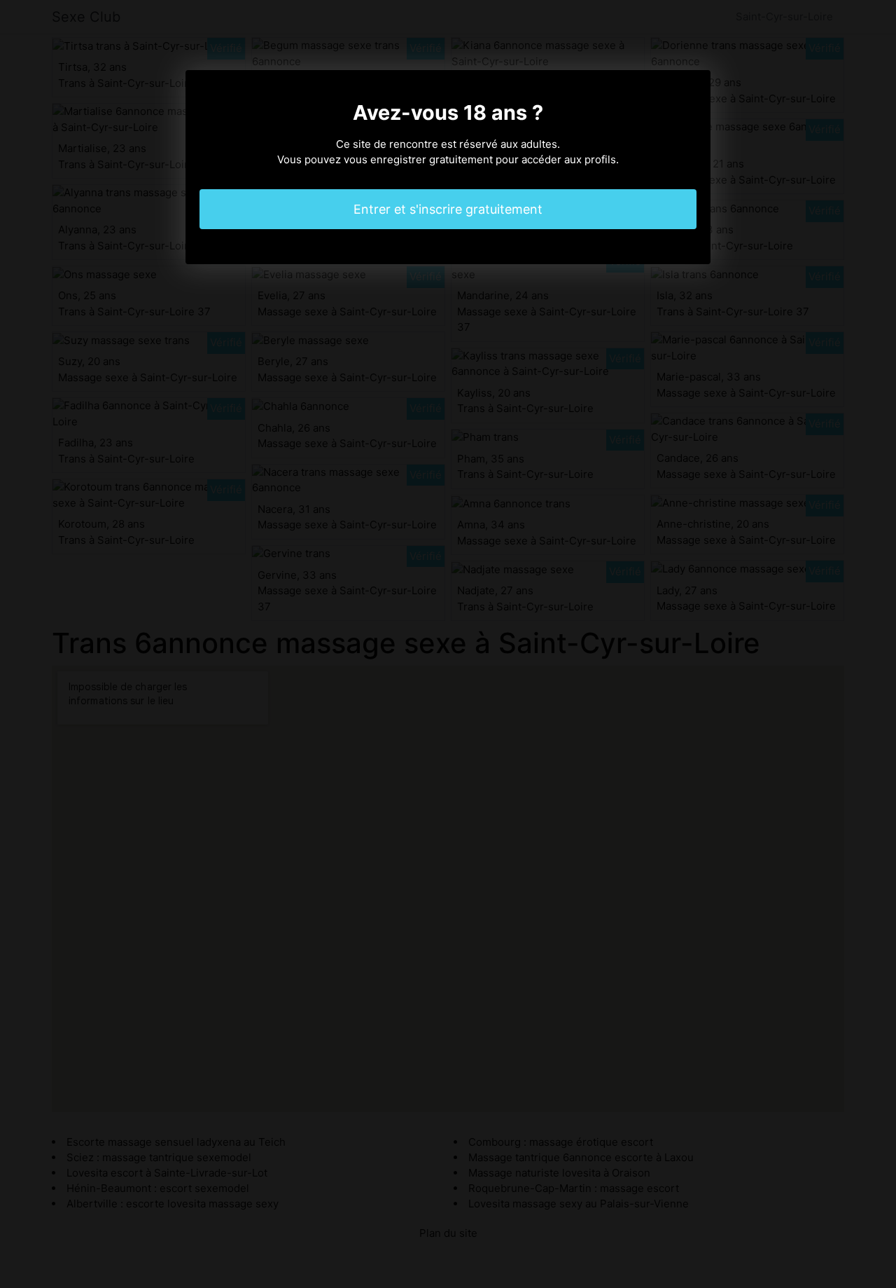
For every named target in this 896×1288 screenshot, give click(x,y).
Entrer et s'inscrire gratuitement (448, 209)
